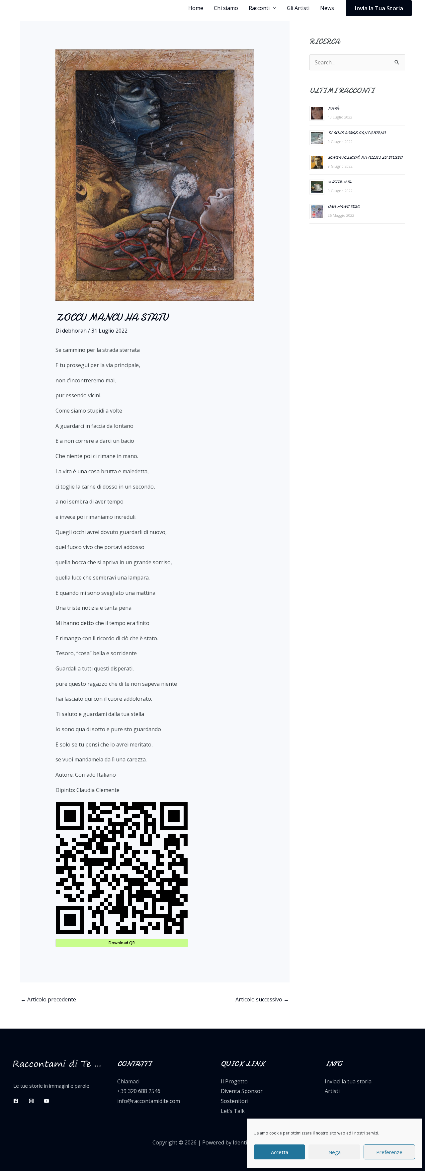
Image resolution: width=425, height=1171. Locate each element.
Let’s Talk (233, 1111)
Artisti (332, 1091)
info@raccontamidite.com (148, 1101)
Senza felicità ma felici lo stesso (365, 157)
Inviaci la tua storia (348, 1081)
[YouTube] (46, 1101)
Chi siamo (226, 8)
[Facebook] (16, 1101)
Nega (334, 1152)
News (327, 8)
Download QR (122, 943)
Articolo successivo (262, 999)
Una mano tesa (344, 206)
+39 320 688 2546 (138, 1091)
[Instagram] (31, 1101)
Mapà (333, 108)
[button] (379, 8)
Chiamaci (128, 1081)
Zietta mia (339, 182)
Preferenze (389, 1152)
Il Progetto (234, 1081)
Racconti (259, 8)
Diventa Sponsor (242, 1091)
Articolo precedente (48, 999)
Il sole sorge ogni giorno (357, 132)
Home (195, 8)
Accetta (279, 1152)
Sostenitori (234, 1101)
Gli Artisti (298, 8)
